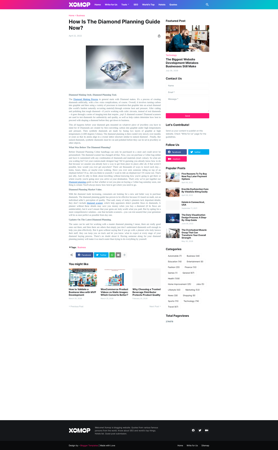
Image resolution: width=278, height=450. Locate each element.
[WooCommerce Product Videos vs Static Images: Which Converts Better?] (115, 277)
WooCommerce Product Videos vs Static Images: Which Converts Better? (114, 292)
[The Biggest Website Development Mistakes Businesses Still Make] (187, 38)
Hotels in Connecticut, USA (193, 203)
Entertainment (195, 261)
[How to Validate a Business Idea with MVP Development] (83, 277)
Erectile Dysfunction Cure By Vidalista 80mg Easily (195, 190)
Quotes (173, 4)
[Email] (118, 255)
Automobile (175, 256)
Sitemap (205, 445)
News (173, 295)
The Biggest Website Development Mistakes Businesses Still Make (182, 63)
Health (174, 278)
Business (81, 15)
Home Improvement (179, 284)
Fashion (174, 267)
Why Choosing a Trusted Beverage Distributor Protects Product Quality (146, 292)
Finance (190, 267)
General (188, 273)
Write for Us (111, 4)
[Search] (206, 4)
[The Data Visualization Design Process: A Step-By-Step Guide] (173, 218)
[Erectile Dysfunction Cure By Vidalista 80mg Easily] (173, 192)
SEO (136, 4)
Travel (173, 306)
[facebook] (193, 430)
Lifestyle (174, 290)
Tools (124, 4)
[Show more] (124, 255)
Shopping (189, 295)
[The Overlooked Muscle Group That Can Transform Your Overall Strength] (173, 233)
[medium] (206, 430)
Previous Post (77, 306)
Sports (173, 301)
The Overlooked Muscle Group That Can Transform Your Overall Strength (194, 234)
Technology (191, 301)
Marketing (192, 290)
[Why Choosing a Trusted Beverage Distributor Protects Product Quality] (146, 277)
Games (173, 273)
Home (98, 4)
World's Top (148, 4)
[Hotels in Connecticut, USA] (173, 205)
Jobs (200, 284)
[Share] (158, 35)
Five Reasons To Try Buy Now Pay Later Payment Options (194, 176)
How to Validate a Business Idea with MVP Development (82, 292)
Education (175, 261)
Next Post (154, 306)
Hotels (162, 4)
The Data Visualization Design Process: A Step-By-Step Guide (194, 217)
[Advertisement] (187, 371)
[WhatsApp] (112, 255)
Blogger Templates (89, 445)
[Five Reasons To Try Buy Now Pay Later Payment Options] (173, 177)
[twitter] (200, 430)
